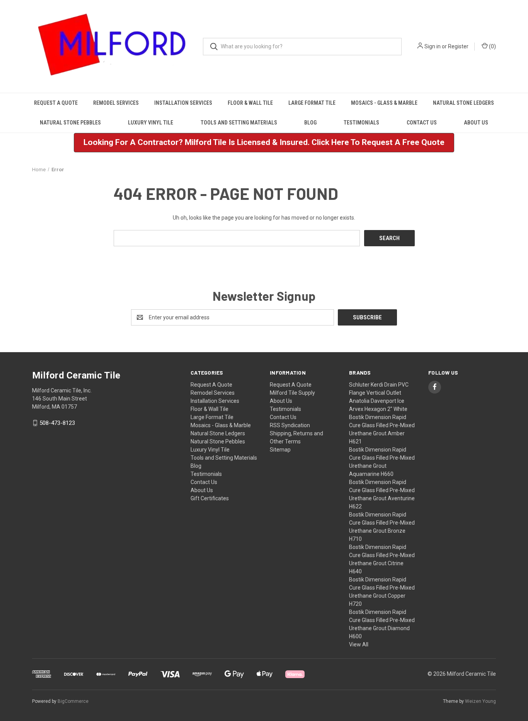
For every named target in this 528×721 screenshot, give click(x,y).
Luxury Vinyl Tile (150, 122)
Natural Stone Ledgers (463, 103)
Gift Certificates (210, 498)
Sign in (432, 46)
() (492, 46)
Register (458, 46)
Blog (310, 122)
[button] (264, 142)
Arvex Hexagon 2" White (378, 409)
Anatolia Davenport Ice (376, 401)
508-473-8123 (57, 422)
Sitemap (280, 450)
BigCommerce (73, 701)
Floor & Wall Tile (250, 103)
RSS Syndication (290, 425)
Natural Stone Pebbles (70, 122)
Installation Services (183, 103)
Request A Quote (56, 103)
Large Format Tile (312, 103)
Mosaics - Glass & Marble (384, 103)
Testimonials (361, 122)
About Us (476, 122)
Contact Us (422, 122)
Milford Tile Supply (292, 393)
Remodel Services (116, 103)
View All (358, 644)
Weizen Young (480, 701)
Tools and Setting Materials (239, 122)
